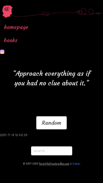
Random (51, 123)
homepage (16, 27)
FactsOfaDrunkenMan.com (54, 163)
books (10, 40)
